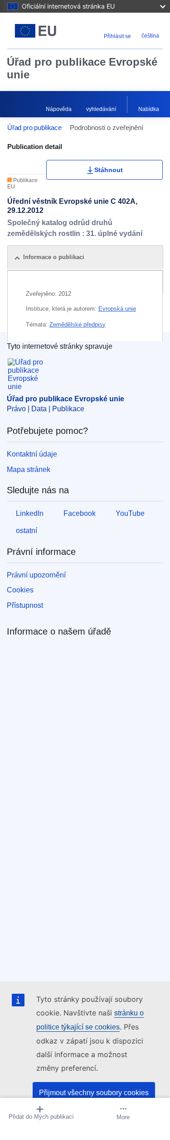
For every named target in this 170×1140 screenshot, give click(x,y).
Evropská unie (117, 308)
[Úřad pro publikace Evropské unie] (36, 31)
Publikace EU (22, 183)
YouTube (130, 513)
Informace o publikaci (53, 257)
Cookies (20, 590)
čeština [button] (150, 36)
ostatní (26, 530)
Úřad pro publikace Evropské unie (82, 68)
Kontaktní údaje (32, 454)
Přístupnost (25, 605)
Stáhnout (108, 169)
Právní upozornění (36, 575)
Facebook (79, 513)
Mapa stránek (28, 469)
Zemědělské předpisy (77, 324)
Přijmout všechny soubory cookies (94, 1093)
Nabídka (148, 109)
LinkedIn (30, 513)
